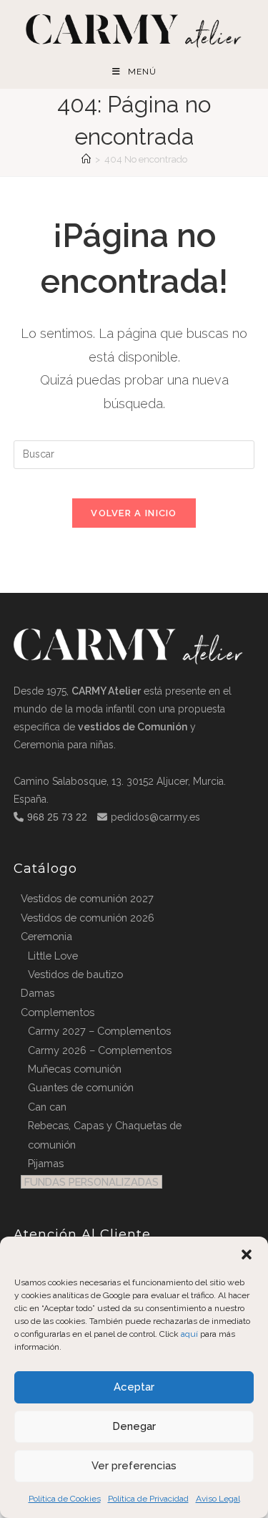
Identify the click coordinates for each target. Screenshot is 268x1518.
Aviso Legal (218, 1499)
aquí (189, 1334)
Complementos (57, 1012)
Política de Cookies (65, 1499)
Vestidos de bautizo (75, 974)
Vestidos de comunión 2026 (87, 918)
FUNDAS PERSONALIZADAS (91, 1182)
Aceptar (134, 1387)
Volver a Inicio (134, 513)
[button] (246, 1254)
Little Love (53, 955)
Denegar (134, 1426)
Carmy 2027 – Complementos (99, 1031)
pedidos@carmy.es (155, 817)
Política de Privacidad (148, 1499)
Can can (47, 1107)
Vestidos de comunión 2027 (87, 898)
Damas (37, 993)
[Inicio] (86, 159)
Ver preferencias (134, 1465)
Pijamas (46, 1163)
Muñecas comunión (74, 1069)
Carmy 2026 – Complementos (100, 1050)
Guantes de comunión (81, 1087)
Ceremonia (46, 936)
